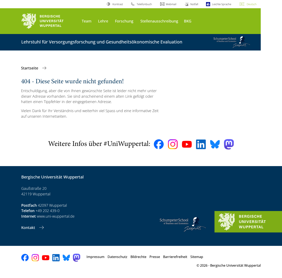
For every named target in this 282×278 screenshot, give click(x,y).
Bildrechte (138, 257)
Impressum (95, 257)
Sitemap (196, 257)
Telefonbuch (144, 4)
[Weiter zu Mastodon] (229, 144)
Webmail (171, 4)
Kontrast (118, 4)
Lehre (103, 20)
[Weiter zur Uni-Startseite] (49, 21)
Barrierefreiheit (175, 257)
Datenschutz (117, 257)
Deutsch (252, 4)
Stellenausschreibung (159, 20)
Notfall (194, 4)
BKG (187, 20)
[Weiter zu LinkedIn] (201, 144)
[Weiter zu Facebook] (159, 144)
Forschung (124, 20)
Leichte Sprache (221, 4)
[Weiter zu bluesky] (215, 144)
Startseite (30, 68)
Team (86, 20)
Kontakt (28, 227)
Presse (154, 257)
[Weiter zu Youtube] (187, 144)
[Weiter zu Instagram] (173, 144)
